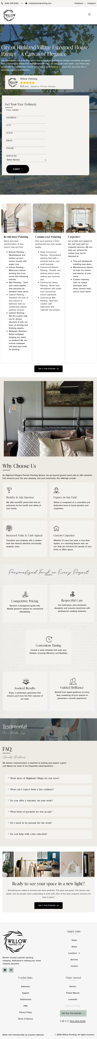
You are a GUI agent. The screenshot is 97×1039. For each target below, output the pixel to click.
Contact (74, 966)
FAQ (25, 1005)
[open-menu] (91, 15)
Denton (72, 986)
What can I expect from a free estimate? (32, 789)
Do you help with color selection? (28, 833)
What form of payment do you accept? (31, 811)
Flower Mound (72, 992)
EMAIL (9, 140)
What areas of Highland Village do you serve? (35, 778)
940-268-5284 (78, 1021)
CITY (8, 125)
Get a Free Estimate (47, 368)
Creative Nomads (36, 1034)
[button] (48, 778)
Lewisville (72, 999)
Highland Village (72, 1005)
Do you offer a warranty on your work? (31, 800)
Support (25, 992)
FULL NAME (12, 110)
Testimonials (25, 999)
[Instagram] (11, 970)
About (74, 946)
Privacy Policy (25, 1012)
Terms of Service (25, 1018)
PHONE (10, 148)
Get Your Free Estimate (72, 1013)
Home (74, 940)
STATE (9, 132)
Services (74, 959)
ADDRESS (11, 117)
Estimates (25, 986)
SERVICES (11, 155)
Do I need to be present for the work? (31, 822)
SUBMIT (17, 169)
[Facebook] (5, 970)
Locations (72, 953)
